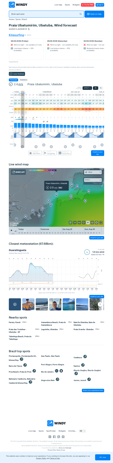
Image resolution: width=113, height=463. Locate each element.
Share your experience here (93, 390)
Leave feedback (18, 74)
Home (11, 19)
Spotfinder (51, 431)
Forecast (13, 80)
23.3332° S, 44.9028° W (18, 29)
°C (12, 109)
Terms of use (61, 450)
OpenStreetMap (92, 226)
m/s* (11, 103)
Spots (67, 5)
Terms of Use (55, 458)
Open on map (96, 14)
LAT (12, 137)
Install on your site (98, 153)
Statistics (23, 80)
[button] (29, 29)
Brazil (24, 19)
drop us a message (65, 448)
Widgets (76, 5)
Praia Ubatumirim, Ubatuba (44, 84)
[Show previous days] (15, 231)
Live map (58, 5)
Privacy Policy (52, 450)
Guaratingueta (17, 250)
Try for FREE (88, 5)
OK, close (103, 457)
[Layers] (70, 222)
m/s (20, 84)
